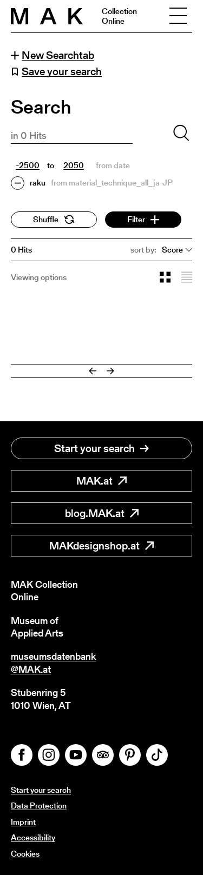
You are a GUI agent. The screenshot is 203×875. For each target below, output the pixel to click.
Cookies (25, 853)
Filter (136, 219)
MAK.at (94, 480)
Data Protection (39, 805)
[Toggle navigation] (178, 16)
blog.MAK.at (95, 513)
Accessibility (33, 837)
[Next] (110, 370)
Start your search (94, 448)
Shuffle (45, 219)
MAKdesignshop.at (94, 545)
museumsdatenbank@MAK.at (53, 662)
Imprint (23, 821)
